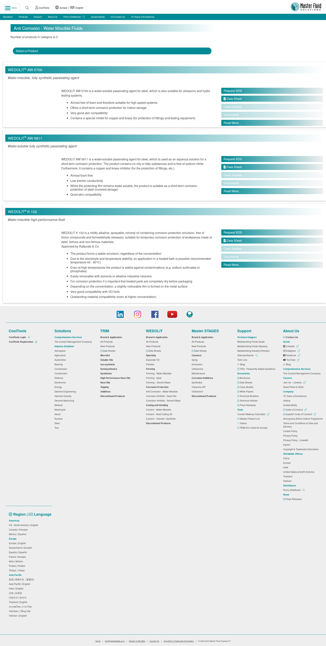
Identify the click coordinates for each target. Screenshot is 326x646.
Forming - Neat (154, 377)
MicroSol (105, 355)
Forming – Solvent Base (159, 382)
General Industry (64, 396)
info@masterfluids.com (115, 641)
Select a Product (27, 51)
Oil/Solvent (198, 391)
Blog (243, 364)
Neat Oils (105, 382)
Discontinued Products (113, 396)
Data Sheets (109, 350)
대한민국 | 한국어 (18, 597)
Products (23, 16)
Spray (195, 359)
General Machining (65, 400)
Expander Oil (153, 359)
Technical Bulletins (249, 396)
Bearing (59, 364)
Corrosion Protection (158, 387)
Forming (151, 369)
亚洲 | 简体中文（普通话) (22, 579)
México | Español (18, 534)
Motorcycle (61, 409)
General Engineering (66, 391)
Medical (59, 405)
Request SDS (233, 90)
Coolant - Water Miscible (159, 409)
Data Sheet (233, 98)
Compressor (61, 368)
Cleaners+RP (199, 386)
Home (98, 641)
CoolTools (43, 7)
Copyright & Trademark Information (301, 449)
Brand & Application (111, 337)
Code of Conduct (294, 409)
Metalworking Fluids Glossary (253, 346)
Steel (58, 423)
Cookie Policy (290, 431)
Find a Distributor (72, 16)
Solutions (8, 16)
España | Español (18, 552)
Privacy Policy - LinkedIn (296, 440)
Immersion (198, 364)
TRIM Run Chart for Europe (254, 427)
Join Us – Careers (292, 382)
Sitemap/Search (245, 355)
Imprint (287, 444)
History (287, 400)
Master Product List (250, 418)
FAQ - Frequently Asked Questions (258, 368)
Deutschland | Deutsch (21, 547)
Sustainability (98, 16)
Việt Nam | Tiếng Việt (20, 611)
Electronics (61, 382)
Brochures (245, 377)
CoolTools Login (17, 337)
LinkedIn (290, 346)
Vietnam (288, 480)
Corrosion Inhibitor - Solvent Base (164, 400)
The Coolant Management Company (74, 341)
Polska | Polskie (17, 565)
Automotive (61, 359)
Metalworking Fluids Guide (251, 341)
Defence (59, 377)
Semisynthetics (109, 369)
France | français (18, 556)
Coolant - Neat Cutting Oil (159, 414)
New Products (108, 346)
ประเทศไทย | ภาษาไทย (21, 606)
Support (38, 16)
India (286, 467)
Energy (59, 386)
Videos (243, 423)
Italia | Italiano (16, 561)
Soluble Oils (107, 359)
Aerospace (61, 350)
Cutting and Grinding (157, 405)
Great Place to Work (294, 386)
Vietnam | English (18, 615)
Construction (62, 373)
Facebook (291, 355)
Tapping (105, 387)
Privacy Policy (291, 435)
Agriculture (61, 355)
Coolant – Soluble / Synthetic (161, 418)
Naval (58, 414)
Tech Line (242, 359)
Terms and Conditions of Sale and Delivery (300, 424)
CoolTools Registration (21, 341)
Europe (287, 462)
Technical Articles (249, 400)
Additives (106, 391)
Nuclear (59, 418)
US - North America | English (24, 525)
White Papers (246, 391)
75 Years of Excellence (142, 16)
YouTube (291, 359)
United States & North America (299, 471)
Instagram (291, 350)
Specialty (151, 355)
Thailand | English (18, 602)
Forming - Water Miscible (159, 373)
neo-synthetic (108, 364)
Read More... (232, 123)
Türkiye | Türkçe (17, 570)
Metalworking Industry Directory (254, 350)
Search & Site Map (137, 641)
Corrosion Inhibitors (203, 378)
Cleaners (197, 355)
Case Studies (246, 386)
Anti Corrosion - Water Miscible (162, 391)
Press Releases (248, 405)
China (287, 458)
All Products (107, 341)
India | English (17, 588)
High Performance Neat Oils (115, 378)
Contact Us (119, 16)
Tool (57, 427)
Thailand (288, 476)
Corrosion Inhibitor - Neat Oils (162, 396)
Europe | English (71, 7)
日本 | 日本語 (16, 592)
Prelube (150, 364)
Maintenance (199, 373)
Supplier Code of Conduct (299, 414)
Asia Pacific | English (20, 583)
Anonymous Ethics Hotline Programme (303, 418)
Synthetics (106, 373)
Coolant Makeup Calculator (251, 414)
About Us (52, 16)
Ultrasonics (198, 368)
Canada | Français (19, 529)
